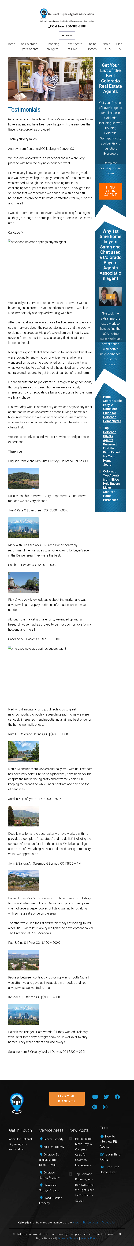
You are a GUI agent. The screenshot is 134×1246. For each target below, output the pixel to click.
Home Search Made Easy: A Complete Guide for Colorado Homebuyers (112, 409)
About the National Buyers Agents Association (20, 1144)
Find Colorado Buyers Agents (28, 46)
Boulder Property (53, 1147)
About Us (106, 46)
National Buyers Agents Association (94, 1222)
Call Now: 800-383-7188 (68, 26)
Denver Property (53, 1139)
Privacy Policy (89, 1238)
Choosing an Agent (53, 46)
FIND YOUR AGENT (110, 191)
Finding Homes (92, 46)
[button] (67, 1101)
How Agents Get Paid (73, 46)
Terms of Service (68, 1238)
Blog (119, 44)
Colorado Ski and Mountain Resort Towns (49, 1159)
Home (11, 44)
